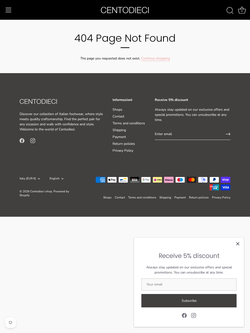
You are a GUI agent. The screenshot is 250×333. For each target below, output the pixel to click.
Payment (119, 137)
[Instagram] (193, 315)
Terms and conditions (129, 123)
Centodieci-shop (41, 191)
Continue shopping (155, 58)
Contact (118, 116)
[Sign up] (228, 134)
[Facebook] (184, 315)
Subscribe (189, 300)
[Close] (237, 243)
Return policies (124, 143)
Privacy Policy (123, 150)
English (55, 178)
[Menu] (8, 10)
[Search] (230, 10)
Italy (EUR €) (28, 178)
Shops (117, 109)
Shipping (119, 130)
